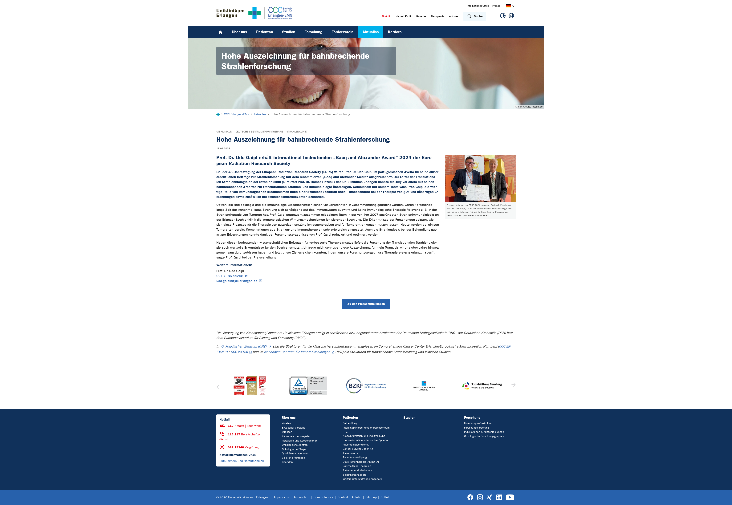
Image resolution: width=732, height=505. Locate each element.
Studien (409, 417)
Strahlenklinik (296, 131)
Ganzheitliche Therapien (357, 466)
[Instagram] (480, 497)
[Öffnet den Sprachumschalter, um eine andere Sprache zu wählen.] (508, 6)
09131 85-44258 (229, 276)
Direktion (287, 432)
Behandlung (350, 423)
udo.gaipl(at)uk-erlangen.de (236, 281)
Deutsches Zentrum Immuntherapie (259, 131)
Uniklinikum (224, 131)
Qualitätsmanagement (295, 453)
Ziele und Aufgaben (293, 457)
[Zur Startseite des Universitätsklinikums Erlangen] (239, 13)
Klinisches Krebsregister (296, 436)
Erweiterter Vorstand (293, 427)
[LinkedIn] (499, 497)
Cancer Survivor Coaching (358, 448)
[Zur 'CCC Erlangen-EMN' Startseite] (276, 13)
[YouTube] (510, 497)
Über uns (289, 417)
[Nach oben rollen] (724, 497)
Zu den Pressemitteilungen (366, 304)
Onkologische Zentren (295, 444)
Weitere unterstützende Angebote (362, 479)
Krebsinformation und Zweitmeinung (364, 436)
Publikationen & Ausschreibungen (484, 432)
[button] (513, 386)
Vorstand (287, 423)
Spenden (287, 462)
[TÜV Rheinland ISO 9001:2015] (250, 385)
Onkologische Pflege (294, 449)
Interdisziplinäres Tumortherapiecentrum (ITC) (366, 429)
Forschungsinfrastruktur (478, 423)
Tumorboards (350, 453)
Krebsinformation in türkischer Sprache (365, 440)
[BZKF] (308, 386)
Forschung (472, 417)
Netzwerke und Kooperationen (300, 440)
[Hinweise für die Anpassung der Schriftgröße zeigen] (511, 16)
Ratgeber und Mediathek (357, 470)
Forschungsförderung (476, 427)
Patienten (350, 417)
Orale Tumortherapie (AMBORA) (361, 461)
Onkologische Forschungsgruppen (484, 436)
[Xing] (489, 497)
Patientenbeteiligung (355, 457)
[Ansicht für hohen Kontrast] (503, 16)
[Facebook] (470, 497)
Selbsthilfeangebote (354, 474)
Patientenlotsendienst (355, 444)
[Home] (220, 32)
